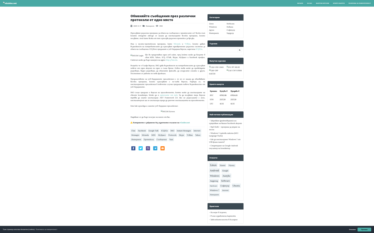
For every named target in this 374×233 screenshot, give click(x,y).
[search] (239, 50)
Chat (133, 131)
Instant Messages (184, 131)
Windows (213, 27)
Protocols (172, 135)
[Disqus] (168, 179)
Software (225, 180)
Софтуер (231, 30)
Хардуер (230, 33)
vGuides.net (185, 122)
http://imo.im (171, 60)
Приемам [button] (364, 229)
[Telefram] (155, 148)
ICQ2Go (199, 49)
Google (225, 170)
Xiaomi (222, 165)
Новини (230, 27)
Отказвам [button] (352, 229)
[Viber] (148, 148)
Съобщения (162, 139)
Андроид (214, 181)
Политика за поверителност (360, 3)
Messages (135, 135)
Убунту (232, 165)
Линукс (226, 175)
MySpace (162, 135)
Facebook (142, 131)
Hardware (213, 186)
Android (214, 170)
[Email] (162, 148)
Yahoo (197, 135)
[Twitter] (141, 148)
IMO (172, 131)
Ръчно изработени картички (223, 216)
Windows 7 (214, 190)
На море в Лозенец (218, 212)
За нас (309, 3)
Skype (181, 135)
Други (211, 30)
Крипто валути (339, 3)
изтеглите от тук (169, 95)
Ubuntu (236, 185)
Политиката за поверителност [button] (46, 229)
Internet (197, 131)
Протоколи (149, 139)
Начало (300, 3)
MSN (153, 135)
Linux (211, 24)
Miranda (177, 44)
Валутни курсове (322, 3)
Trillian (188, 44)
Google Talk (153, 131)
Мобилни (230, 24)
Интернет (150, 26)
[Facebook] (133, 148)
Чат (171, 139)
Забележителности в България (223, 219)
